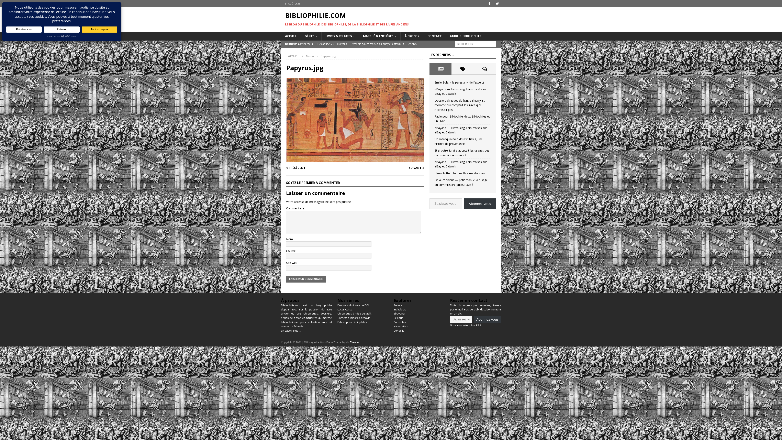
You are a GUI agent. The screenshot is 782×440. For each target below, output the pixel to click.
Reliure (398, 305)
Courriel (291, 251)
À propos (412, 36)
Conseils (399, 330)
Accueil (291, 36)
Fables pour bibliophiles (352, 322)
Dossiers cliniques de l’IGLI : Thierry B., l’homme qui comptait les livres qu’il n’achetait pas (460, 105)
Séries (309, 36)
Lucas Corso (345, 309)
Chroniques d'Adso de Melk (354, 313)
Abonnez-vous (480, 203)
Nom (289, 239)
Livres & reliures (339, 36)
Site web (291, 263)
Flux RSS (476, 325)
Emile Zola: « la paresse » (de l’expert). (459, 82)
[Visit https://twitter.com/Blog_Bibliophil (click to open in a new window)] (497, 3)
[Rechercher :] (475, 44)
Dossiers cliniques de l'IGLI (353, 305)
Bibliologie (400, 309)
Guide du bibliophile (465, 36)
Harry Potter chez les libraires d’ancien (460, 173)
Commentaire (295, 208)
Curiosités (400, 322)
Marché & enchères (378, 36)
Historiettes (401, 326)
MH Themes (352, 342)
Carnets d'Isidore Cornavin (353, 318)
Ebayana (399, 313)
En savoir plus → (291, 330)
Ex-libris (398, 318)
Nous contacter (459, 325)
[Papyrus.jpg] (355, 160)
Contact (434, 36)
